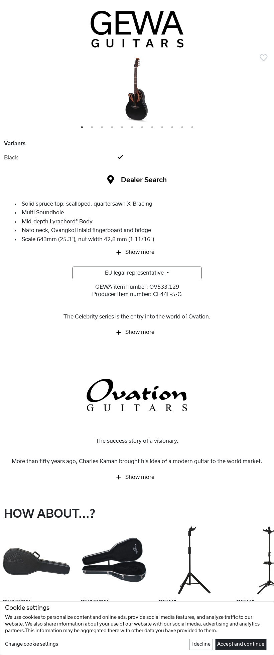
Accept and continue (240, 644)
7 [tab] (142, 128)
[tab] (137, 157)
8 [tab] (152, 128)
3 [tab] (102, 128)
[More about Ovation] (137, 395)
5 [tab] (122, 128)
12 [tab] (192, 128)
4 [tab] (112, 128)
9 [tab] (162, 128)
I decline (201, 644)
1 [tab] (82, 128)
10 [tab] (172, 128)
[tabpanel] (137, 90)
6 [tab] (132, 128)
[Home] (137, 29)
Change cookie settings (31, 644)
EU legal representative (135, 273)
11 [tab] (182, 128)
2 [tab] (92, 128)
